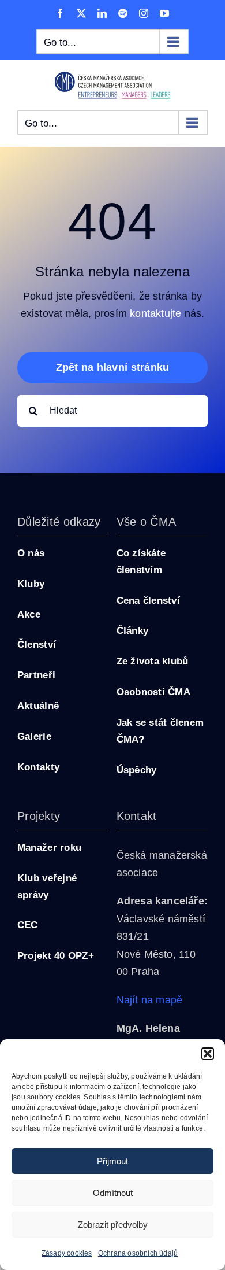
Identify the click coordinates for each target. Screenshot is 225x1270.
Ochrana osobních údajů (138, 1253)
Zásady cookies (67, 1253)
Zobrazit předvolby (113, 1225)
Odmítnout (113, 1193)
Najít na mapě (150, 1000)
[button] (207, 1053)
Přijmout (112, 1161)
